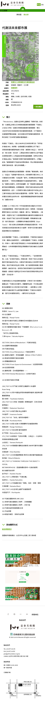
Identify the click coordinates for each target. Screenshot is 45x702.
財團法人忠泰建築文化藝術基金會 (23, 82)
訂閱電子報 (7, 672)
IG (14, 614)
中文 (38, 4)
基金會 (26, 14)
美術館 (18, 14)
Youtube (27, 614)
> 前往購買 (38, 107)
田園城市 (14, 88)
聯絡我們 (22, 620)
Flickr (21, 614)
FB (8, 614)
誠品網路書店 (7, 529)
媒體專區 (35, 614)
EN (42, 4)
